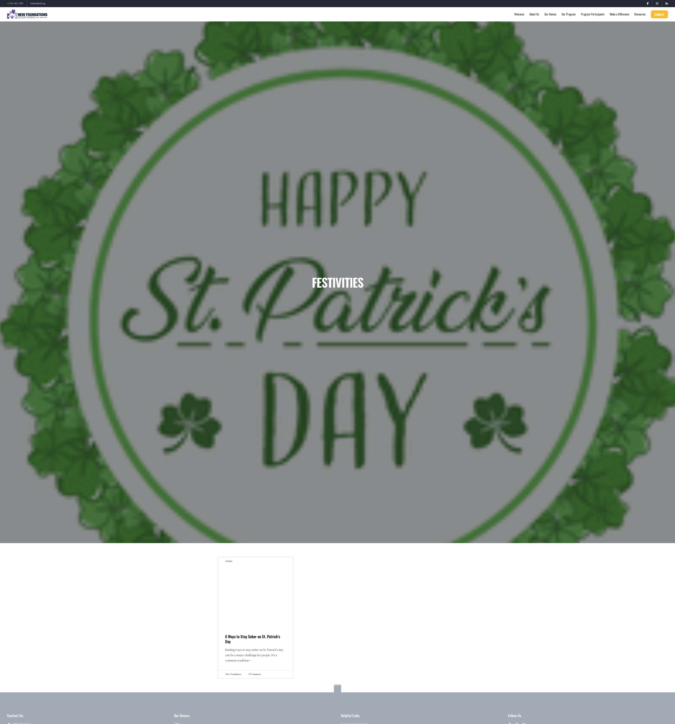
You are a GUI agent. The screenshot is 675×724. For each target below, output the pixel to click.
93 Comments (255, 674)
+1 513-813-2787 (15, 3)
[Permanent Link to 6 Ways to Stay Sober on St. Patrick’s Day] (255, 596)
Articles (228, 561)
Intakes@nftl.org (37, 3)
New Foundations (233, 674)
